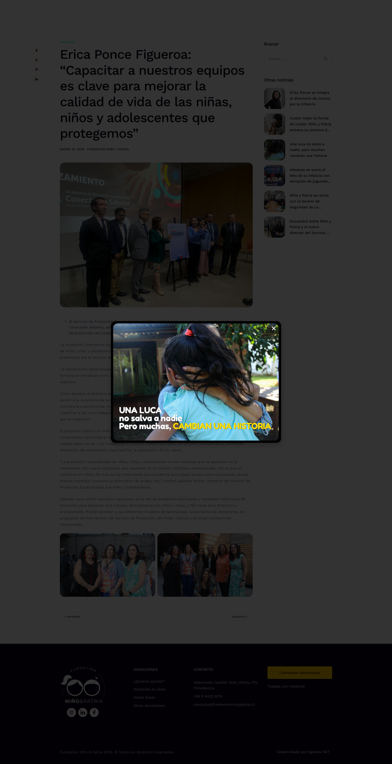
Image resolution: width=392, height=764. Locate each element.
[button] (274, 328)
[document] (196, 382)
